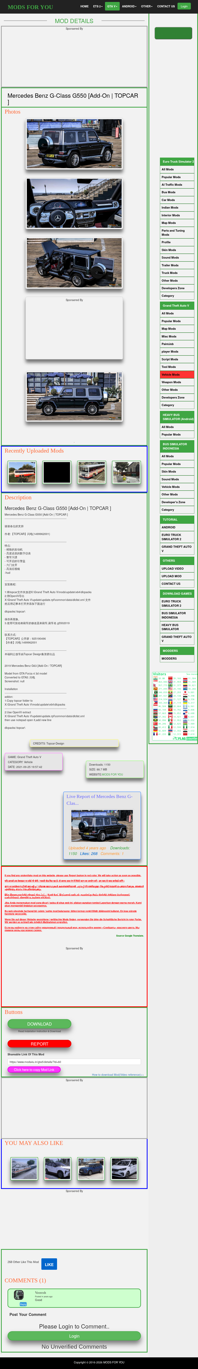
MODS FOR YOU (30, 7)
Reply (23, 1304)
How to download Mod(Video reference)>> (118, 1075)
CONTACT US (166, 6)
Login (184, 6)
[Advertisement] (74, 59)
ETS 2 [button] (97, 6)
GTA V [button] (111, 6)
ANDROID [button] (128, 6)
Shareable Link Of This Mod (26, 1054)
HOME (84, 6)
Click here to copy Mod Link (34, 1069)
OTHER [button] (146, 6)
